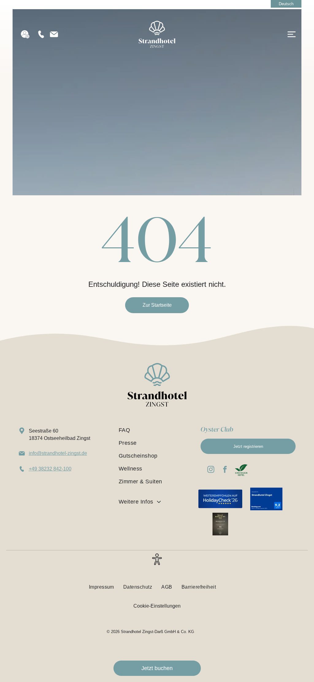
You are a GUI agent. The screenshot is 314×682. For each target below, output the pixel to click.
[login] (25, 34)
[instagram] (210, 470)
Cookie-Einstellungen (157, 606)
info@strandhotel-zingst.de (58, 453)
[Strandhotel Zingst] (157, 23)
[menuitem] (154, 430)
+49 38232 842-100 (50, 468)
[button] (157, 563)
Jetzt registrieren (248, 446)
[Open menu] (292, 34)
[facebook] (225, 470)
